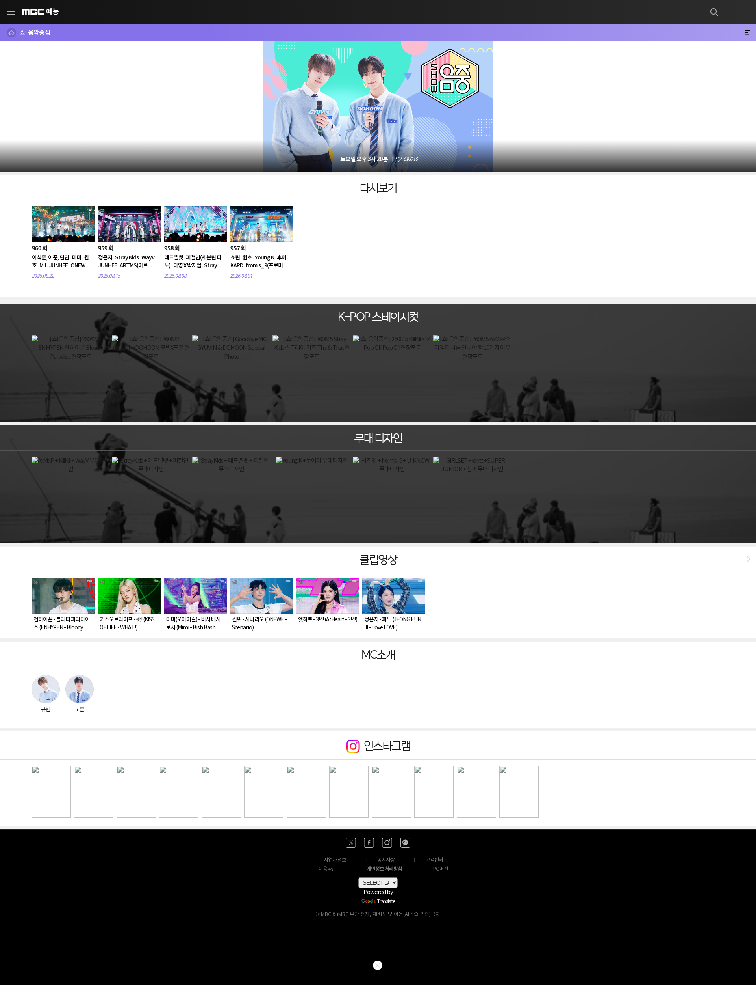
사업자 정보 (335, 860)
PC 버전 (440, 869)
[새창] (51, 792)
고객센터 (434, 860)
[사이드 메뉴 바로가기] (11, 12)
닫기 (377, 965)
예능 (52, 12)
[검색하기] (713, 11)
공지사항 (386, 860)
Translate (386, 902)
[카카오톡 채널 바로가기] (405, 843)
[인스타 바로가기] (387, 843)
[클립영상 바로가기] (746, 559)
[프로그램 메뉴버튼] (747, 32)
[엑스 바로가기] (351, 843)
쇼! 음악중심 (34, 32)
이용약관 (327, 869)
